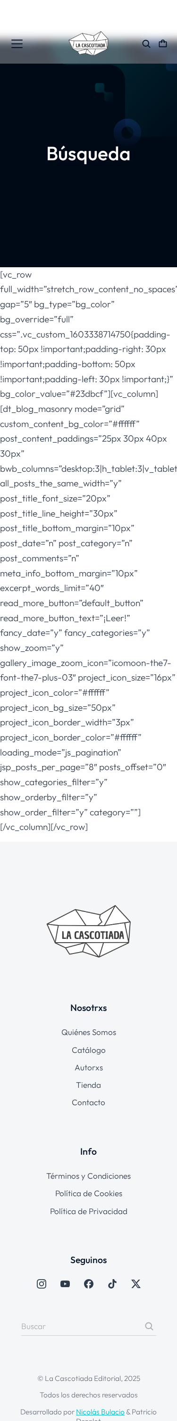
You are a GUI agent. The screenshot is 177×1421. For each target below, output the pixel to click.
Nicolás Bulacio (100, 1411)
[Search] (149, 1326)
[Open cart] (163, 44)
